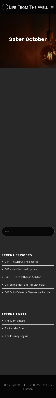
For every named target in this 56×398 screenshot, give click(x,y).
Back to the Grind (15, 328)
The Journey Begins (16, 336)
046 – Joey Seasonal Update (21, 269)
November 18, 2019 (17, 130)
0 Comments (19, 137)
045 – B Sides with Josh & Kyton (23, 277)
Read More (13, 176)
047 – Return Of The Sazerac (21, 261)
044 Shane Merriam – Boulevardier (25, 284)
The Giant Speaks (15, 320)
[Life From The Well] (25, 7)
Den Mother (38, 130)
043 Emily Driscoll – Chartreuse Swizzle (27, 292)
